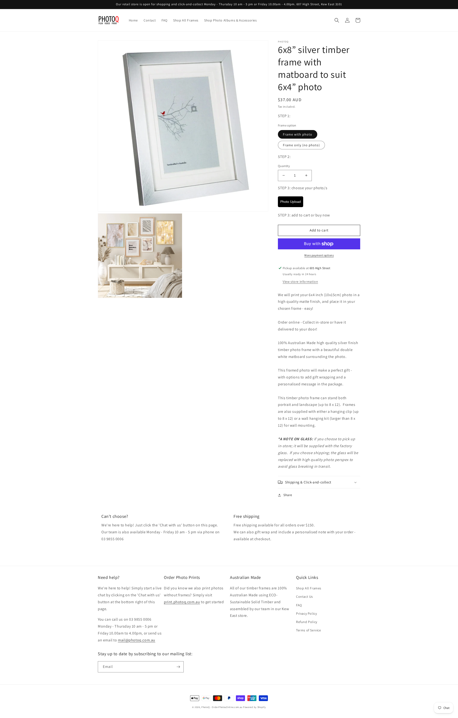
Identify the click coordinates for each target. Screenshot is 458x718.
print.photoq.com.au (182, 601)
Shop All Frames (308, 588)
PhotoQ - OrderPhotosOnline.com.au (221, 707)
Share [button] (287, 495)
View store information (300, 281)
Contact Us (304, 596)
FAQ (299, 605)
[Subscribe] (178, 666)
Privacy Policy (306, 613)
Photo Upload (290, 202)
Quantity (284, 166)
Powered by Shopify (254, 707)
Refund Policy (306, 622)
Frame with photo (297, 134)
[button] (337, 20)
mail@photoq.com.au (136, 640)
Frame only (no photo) (301, 145)
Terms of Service (308, 630)
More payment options (319, 255)
